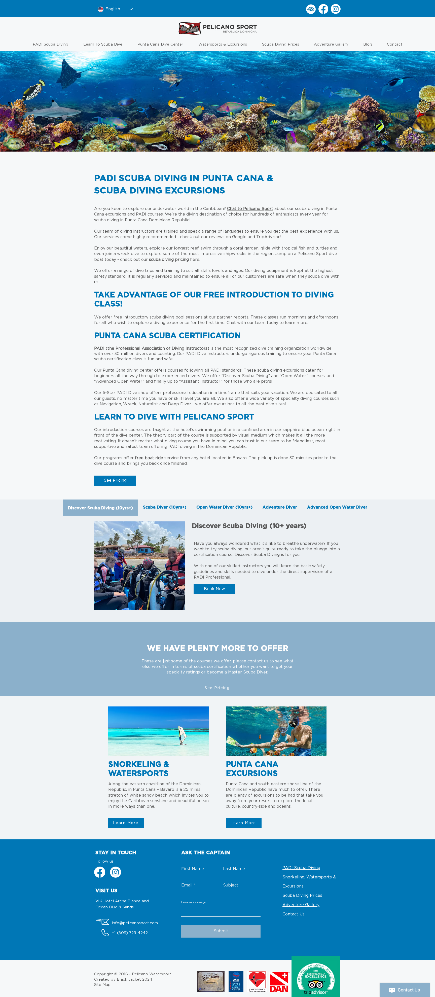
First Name (192, 869)
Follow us (104, 861)
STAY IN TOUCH (115, 852)
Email (187, 885)
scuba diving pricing (169, 260)
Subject (230, 885)
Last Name (234, 869)
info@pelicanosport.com (135, 923)
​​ (151, 348)
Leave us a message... (194, 902)
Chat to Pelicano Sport (250, 209)
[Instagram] (336, 9)
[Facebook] (323, 9)
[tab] (100, 508)
